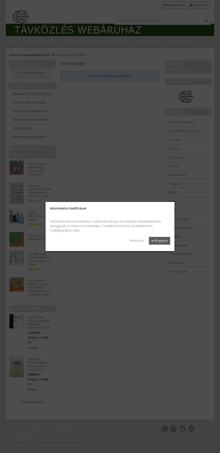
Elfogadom (161, 240)
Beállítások (136, 240)
